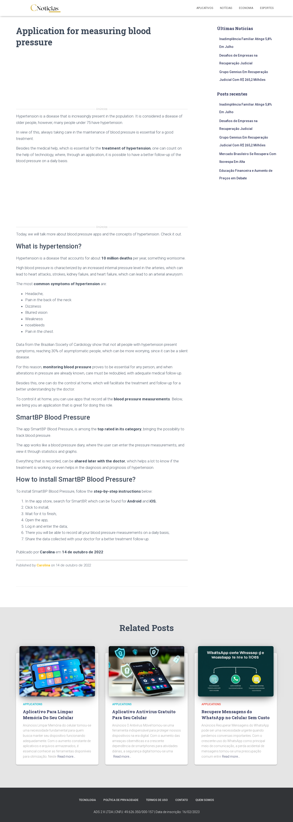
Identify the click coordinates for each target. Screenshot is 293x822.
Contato (181, 800)
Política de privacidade (120, 800)
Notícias (226, 8)
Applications (32, 704)
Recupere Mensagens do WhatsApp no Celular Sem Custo (235, 714)
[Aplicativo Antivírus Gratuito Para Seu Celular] (146, 671)
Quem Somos (204, 800)
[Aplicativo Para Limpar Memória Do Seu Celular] (57, 671)
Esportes (267, 8)
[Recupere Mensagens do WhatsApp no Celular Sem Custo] (236, 671)
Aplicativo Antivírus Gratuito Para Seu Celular (144, 714)
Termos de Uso (157, 800)
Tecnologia (87, 800)
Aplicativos (204, 8)
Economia (246, 8)
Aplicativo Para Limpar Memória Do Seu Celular (48, 714)
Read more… (66, 756)
